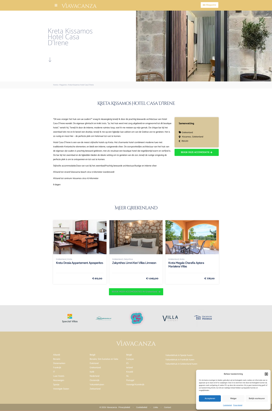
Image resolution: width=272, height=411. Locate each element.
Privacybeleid (237, 405)
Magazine (63, 84)
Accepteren (210, 398)
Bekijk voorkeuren (257, 398)
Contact (167, 407)
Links (155, 407)
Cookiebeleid (227, 405)
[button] (266, 374)
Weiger (233, 398)
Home (55, 84)
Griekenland (187, 132)
